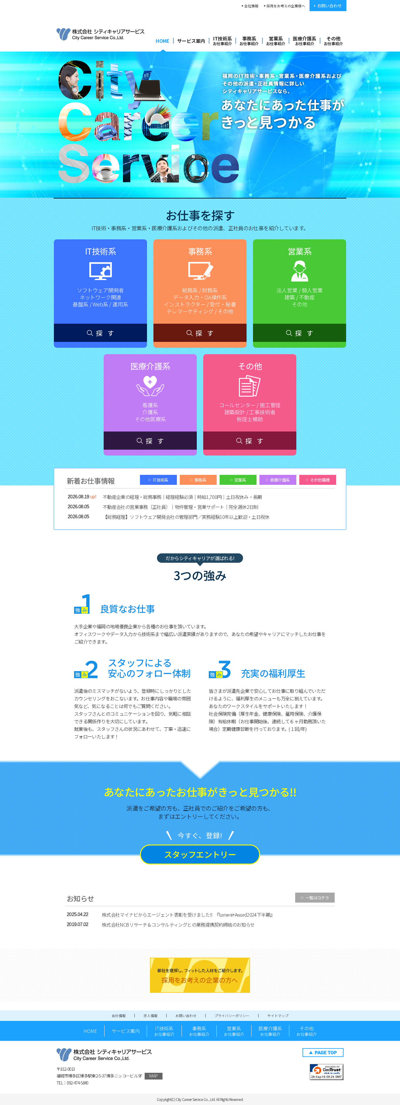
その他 (333, 40)
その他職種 (317, 480)
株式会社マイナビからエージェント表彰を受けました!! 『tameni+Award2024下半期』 (188, 914)
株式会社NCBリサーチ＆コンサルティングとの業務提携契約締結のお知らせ (178, 924)
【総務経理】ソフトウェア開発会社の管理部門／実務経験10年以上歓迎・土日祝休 (186, 516)
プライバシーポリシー (231, 1015)
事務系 (249, 40)
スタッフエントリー (200, 854)
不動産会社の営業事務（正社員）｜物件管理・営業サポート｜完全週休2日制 (180, 506)
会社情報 (251, 5)
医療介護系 (304, 40)
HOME (163, 40)
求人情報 (150, 1015)
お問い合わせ (329, 5)
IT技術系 (222, 40)
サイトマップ (277, 1015)
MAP (153, 1076)
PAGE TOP (322, 1052)
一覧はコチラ (315, 898)
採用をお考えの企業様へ (285, 5)
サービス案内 (191, 40)
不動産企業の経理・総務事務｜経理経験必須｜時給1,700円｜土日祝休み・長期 (182, 496)
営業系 (275, 40)
